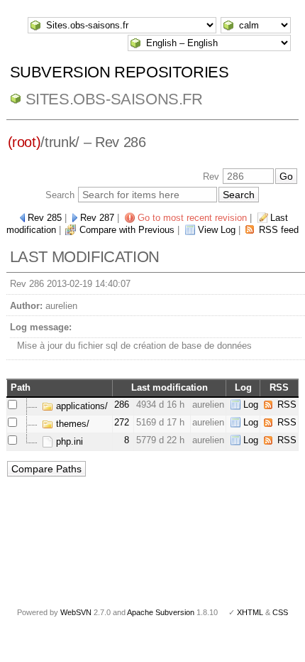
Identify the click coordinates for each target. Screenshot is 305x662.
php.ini (68, 441)
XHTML (250, 612)
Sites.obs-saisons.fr (114, 99)
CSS (280, 612)
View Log (216, 229)
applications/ (80, 406)
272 (121, 422)
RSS (286, 404)
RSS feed (279, 229)
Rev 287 (97, 217)
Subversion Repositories (119, 72)
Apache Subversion (160, 612)
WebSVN (76, 612)
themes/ (71, 423)
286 (121, 404)
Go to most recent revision (192, 217)
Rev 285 (45, 217)
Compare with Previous (126, 229)
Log (250, 404)
